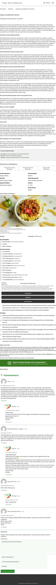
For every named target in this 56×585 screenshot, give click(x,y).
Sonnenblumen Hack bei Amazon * (18, 154)
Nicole (14, 406)
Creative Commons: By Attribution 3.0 (16, 229)
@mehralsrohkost (25, 364)
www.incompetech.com (16, 228)
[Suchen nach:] (52, 3)
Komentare (4, 539)
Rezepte (10, 9)
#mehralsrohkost (43, 364)
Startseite (3, 9)
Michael (14, 496)
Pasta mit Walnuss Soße (13, 156)
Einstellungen (28, 301)
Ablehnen (28, 297)
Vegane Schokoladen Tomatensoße (17, 157)
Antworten (4, 400)
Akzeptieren (28, 293)
